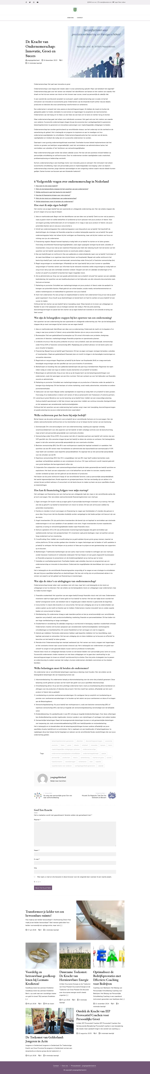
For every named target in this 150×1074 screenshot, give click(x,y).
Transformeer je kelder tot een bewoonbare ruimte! (45, 913)
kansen (102, 745)
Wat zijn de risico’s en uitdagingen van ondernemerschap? (56, 198)
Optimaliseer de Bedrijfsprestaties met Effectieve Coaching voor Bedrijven (107, 978)
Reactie (37, 820)
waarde (98, 762)
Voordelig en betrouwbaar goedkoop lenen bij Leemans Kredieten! (40, 978)
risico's (75, 758)
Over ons (65, 1066)
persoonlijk (55, 758)
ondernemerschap (89, 749)
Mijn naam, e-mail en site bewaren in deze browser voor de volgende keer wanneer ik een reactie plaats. (74, 877)
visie (91, 762)
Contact (56, 1066)
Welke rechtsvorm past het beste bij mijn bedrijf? (53, 192)
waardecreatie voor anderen (62, 766)
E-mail (37, 859)
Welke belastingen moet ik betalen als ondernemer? (54, 201)
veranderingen (70, 762)
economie (108, 741)
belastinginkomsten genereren (63, 741)
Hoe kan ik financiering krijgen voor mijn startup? (53, 195)
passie (104, 753)
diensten (80, 741)
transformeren (57, 762)
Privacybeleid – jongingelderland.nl (83, 1066)
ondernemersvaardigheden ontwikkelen (66, 753)
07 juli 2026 (66, 1000)
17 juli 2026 (32, 930)
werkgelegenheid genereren (85, 766)
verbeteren (82, 762)
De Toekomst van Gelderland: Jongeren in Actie (45, 1039)
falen (62, 745)
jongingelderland (33, 60)
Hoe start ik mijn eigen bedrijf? (47, 186)
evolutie (55, 745)
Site (35, 868)
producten (66, 758)
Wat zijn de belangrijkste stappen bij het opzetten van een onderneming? (62, 189)
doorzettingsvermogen (94, 741)
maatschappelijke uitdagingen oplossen (66, 749)
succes (109, 758)
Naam (36, 850)
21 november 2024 (102, 1004)
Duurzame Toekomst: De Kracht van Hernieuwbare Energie (73, 976)
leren (110, 745)
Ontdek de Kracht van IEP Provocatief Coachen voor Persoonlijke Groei (93, 1015)
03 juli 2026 (32, 1056)
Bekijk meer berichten (58, 781)
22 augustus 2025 (85, 1033)
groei (69, 745)
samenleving (85, 758)
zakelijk (100, 766)
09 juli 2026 (32, 1004)
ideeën (76, 745)
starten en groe (98, 758)
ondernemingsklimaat (91, 753)
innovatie (94, 745)
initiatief (85, 745)
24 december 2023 (50, 60)
